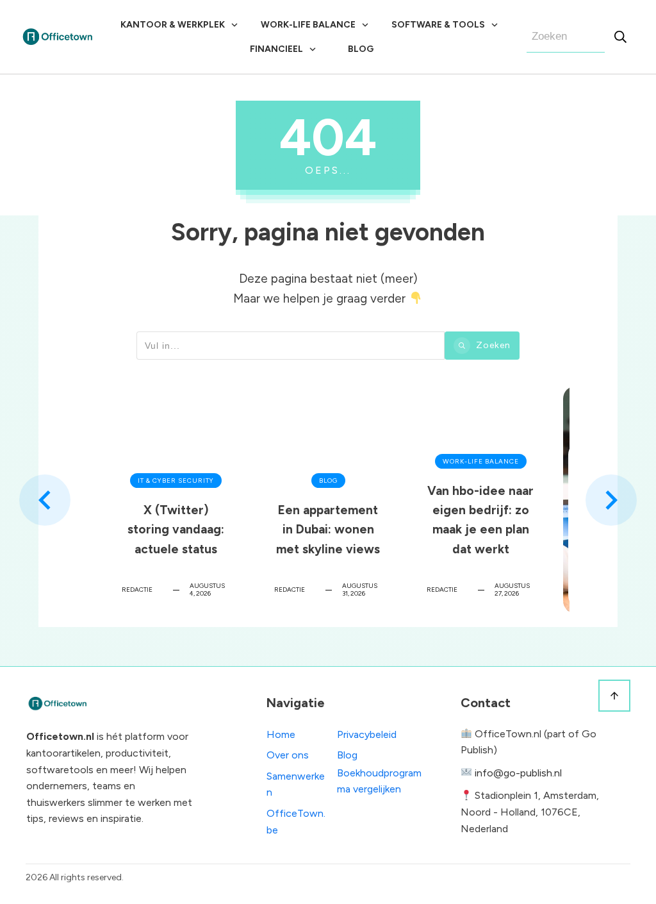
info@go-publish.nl (518, 773)
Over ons (287, 755)
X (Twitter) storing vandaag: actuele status (175, 500)
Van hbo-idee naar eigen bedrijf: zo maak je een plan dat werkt (480, 500)
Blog (347, 755)
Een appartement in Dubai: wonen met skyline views (328, 500)
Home (280, 734)
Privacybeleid (367, 734)
